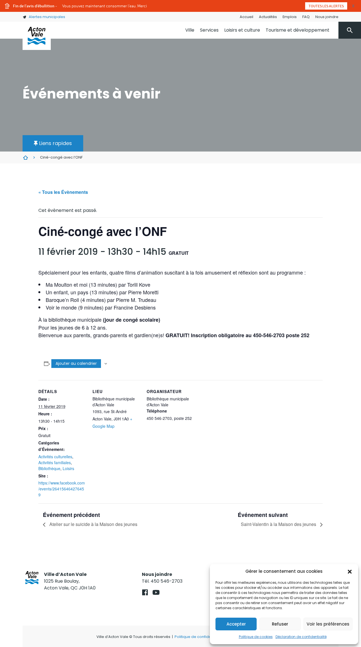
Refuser (280, 624)
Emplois (290, 16)
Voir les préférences (328, 624)
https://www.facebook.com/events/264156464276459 (61, 488)
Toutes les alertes (326, 6)
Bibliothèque (49, 468)
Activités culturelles (55, 456)
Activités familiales (54, 462)
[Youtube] (156, 592)
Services (209, 30)
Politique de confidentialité (199, 636)
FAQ (306, 16)
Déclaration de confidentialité (301, 636)
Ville (189, 30)
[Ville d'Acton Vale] (37, 36)
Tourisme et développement (297, 30)
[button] (350, 571)
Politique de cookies (256, 636)
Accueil (246, 16)
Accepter (236, 624)
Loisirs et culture (242, 30)
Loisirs (68, 468)
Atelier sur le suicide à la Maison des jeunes (92, 524)
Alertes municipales (47, 16)
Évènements (25, 157)
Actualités (268, 16)
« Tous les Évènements (63, 192)
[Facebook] (145, 592)
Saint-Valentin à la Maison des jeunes (279, 524)
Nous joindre (326, 16)
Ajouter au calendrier (76, 363)
